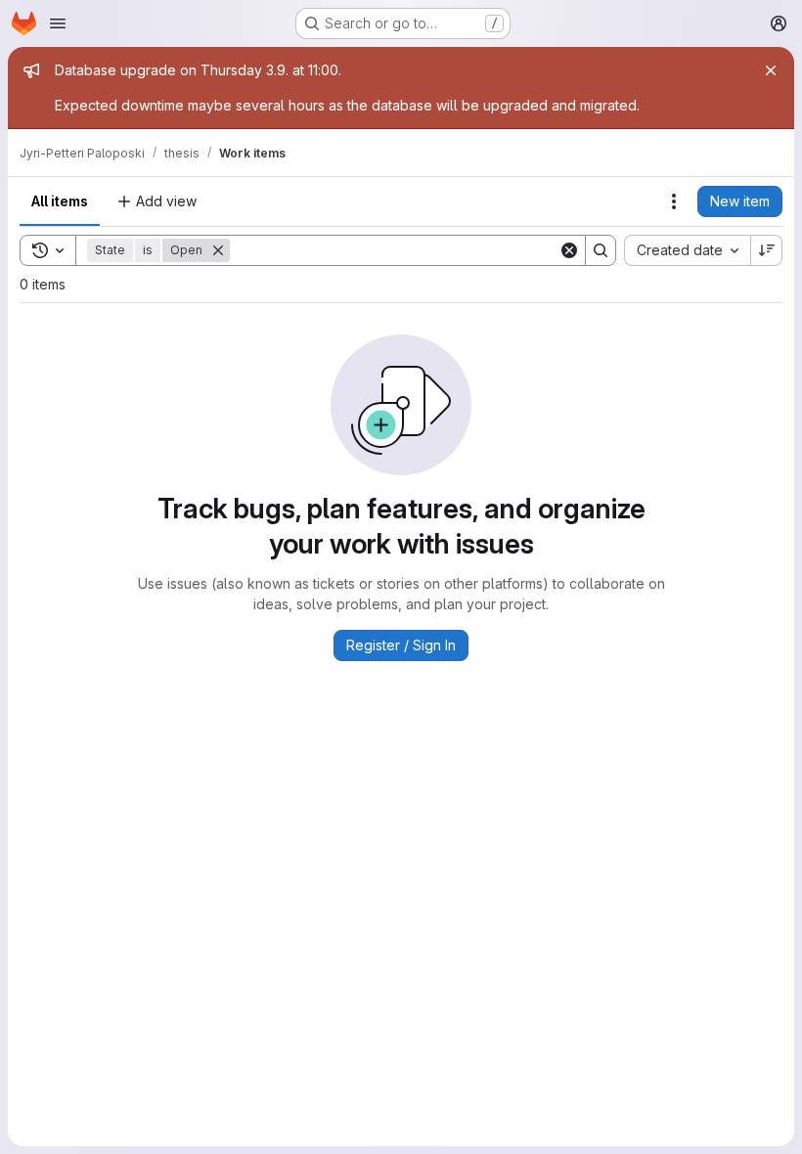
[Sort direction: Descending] (766, 250)
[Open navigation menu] (57, 23)
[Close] (770, 70)
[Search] (600, 250)
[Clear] (569, 250)
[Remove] (218, 250)
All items (59, 201)
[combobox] (687, 250)
